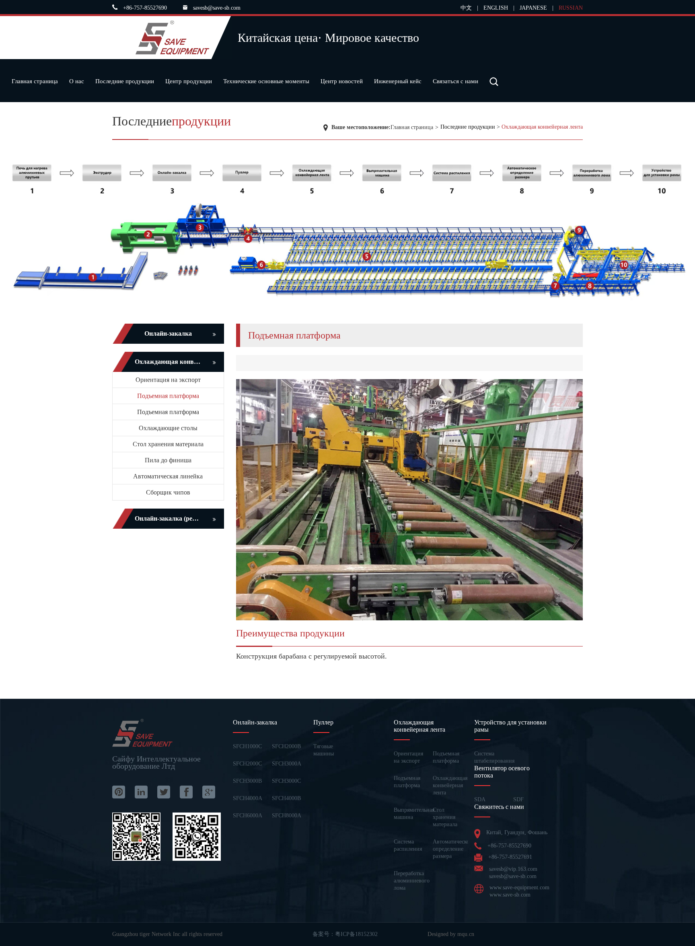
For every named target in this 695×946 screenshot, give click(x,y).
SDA (479, 799)
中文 (466, 8)
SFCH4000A (247, 798)
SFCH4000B (286, 798)
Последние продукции (124, 81)
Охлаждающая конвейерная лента (542, 127)
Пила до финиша (168, 460)
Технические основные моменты (266, 81)
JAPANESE (533, 8)
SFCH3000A (286, 764)
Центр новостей (342, 81)
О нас (76, 81)
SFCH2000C (247, 764)
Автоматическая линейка (168, 476)
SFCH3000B (247, 781)
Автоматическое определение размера (452, 849)
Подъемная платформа (168, 395)
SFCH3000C (286, 781)
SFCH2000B (286, 746)
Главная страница (35, 81)
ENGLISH (495, 8)
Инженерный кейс (398, 81)
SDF (518, 799)
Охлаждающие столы (168, 428)
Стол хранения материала (168, 444)
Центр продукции (188, 81)
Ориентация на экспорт (168, 379)
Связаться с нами (455, 81)
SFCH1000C (247, 746)
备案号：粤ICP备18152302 (345, 934)
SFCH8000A (286, 816)
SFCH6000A (247, 816)
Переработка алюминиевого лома (412, 880)
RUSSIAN (571, 8)
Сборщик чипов (168, 492)
